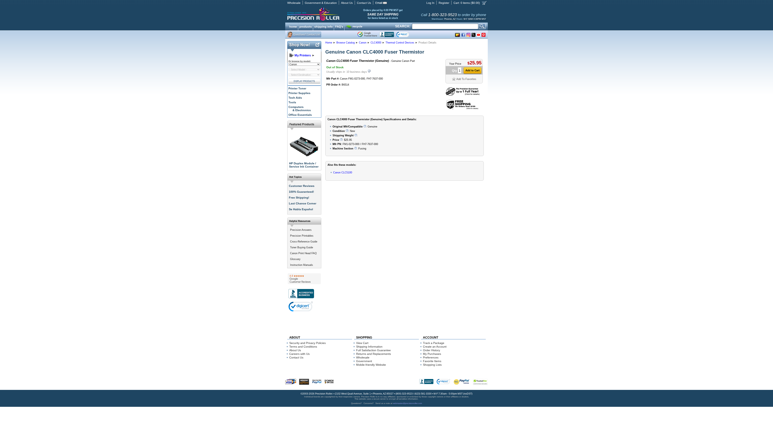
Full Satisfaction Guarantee (373, 350)
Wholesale (294, 2)
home (293, 26)
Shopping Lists (432, 364)
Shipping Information (369, 346)
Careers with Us (299, 353)
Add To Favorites (466, 79)
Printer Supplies (299, 93)
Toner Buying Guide (301, 247)
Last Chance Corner (302, 203)
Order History (431, 350)
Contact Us (364, 2)
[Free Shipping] (462, 108)
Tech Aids (295, 97)
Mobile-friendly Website (371, 364)
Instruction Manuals (301, 264)
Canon (362, 42)
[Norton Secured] (406, 34)
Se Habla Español (301, 209)
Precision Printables (301, 235)
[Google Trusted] (367, 34)
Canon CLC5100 (342, 172)
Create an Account (434, 346)
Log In (430, 2)
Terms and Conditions (303, 346)
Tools (292, 102)
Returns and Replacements (373, 353)
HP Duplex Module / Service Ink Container (303, 165)
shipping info (323, 26)
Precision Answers (301, 229)
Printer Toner (297, 88)
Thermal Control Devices (399, 42)
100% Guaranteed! (301, 191)
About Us (347, 2)
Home (328, 42)
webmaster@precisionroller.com (407, 403)
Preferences (430, 357)
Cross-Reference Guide (303, 241)
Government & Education (321, 2)
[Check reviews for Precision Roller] (304, 278)
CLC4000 (376, 42)
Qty (454, 70)
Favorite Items (432, 361)
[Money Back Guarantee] (462, 94)
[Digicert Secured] (300, 306)
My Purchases (432, 353)
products (305, 26)
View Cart (362, 343)
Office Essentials (300, 114)
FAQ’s (339, 26)
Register (444, 2)
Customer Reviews (301, 185)
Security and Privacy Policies (307, 343)
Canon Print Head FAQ (303, 253)
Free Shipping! (299, 197)
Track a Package (433, 343)
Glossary (295, 259)
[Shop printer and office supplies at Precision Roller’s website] (334, 14)
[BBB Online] (386, 34)
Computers (299, 108)
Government (364, 361)
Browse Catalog (345, 42)
